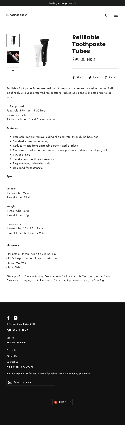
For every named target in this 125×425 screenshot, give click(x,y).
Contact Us (12, 362)
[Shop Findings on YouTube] (16, 317)
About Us (12, 356)
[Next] (13, 69)
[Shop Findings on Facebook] (8, 317)
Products (11, 350)
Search (10, 337)
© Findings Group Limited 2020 (21, 324)
